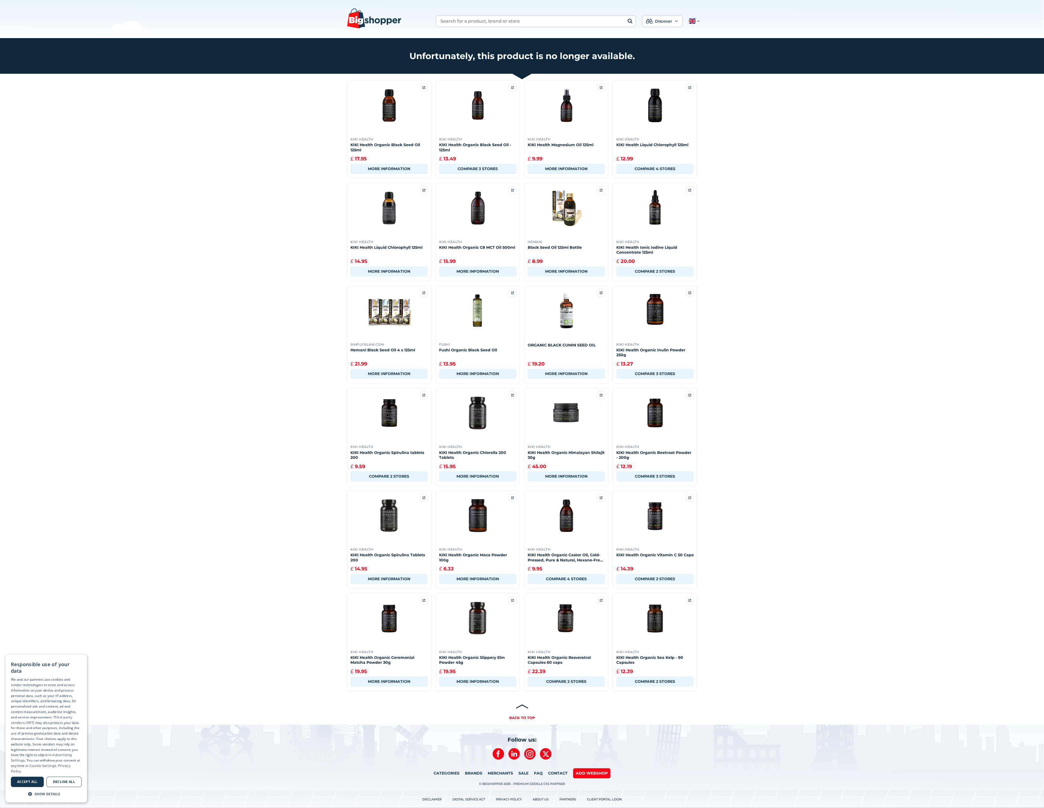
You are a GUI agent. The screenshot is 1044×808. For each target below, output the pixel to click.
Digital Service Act (468, 799)
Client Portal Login (604, 799)
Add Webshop (592, 773)
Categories (446, 773)
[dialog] (46, 729)
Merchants (500, 773)
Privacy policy (509, 799)
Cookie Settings (42, 766)
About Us (541, 799)
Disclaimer (432, 799)
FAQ (538, 773)
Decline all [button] (64, 781)
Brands (473, 773)
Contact (558, 773)
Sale (523, 773)
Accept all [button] (27, 781)
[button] (693, 21)
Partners (568, 799)
